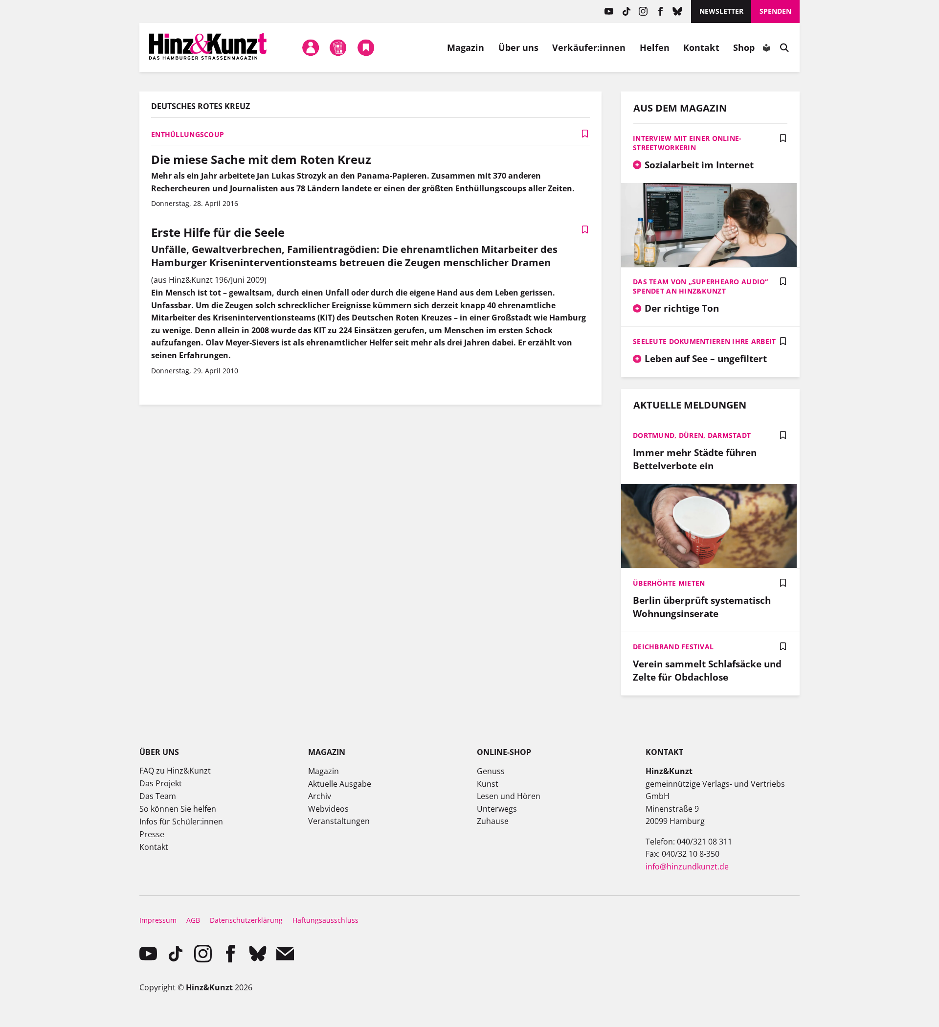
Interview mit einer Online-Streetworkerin (687, 143)
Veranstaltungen (339, 821)
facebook (660, 11)
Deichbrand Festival (673, 646)
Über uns (518, 47)
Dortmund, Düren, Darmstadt (692, 435)
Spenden (775, 11)
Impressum (158, 920)
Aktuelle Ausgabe (339, 783)
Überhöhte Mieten (669, 583)
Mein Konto (311, 47)
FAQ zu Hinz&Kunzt (175, 770)
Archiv (319, 796)
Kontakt (701, 47)
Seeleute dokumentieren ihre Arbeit (704, 341)
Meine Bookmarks (366, 47)
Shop (744, 47)
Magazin (466, 47)
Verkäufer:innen (589, 47)
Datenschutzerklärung (246, 920)
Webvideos (328, 808)
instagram (643, 11)
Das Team (157, 796)
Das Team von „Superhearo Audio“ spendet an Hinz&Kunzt (700, 286)
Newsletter (721, 11)
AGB (193, 920)
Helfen (655, 47)
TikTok (626, 11)
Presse (151, 834)
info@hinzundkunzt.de (687, 866)
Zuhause (493, 821)
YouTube (609, 11)
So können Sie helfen (177, 808)
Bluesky (677, 11)
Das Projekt (160, 783)
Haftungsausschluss (325, 920)
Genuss (491, 771)
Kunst (487, 783)
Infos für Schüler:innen (181, 821)
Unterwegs (497, 808)
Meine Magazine (338, 47)
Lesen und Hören (508, 796)
